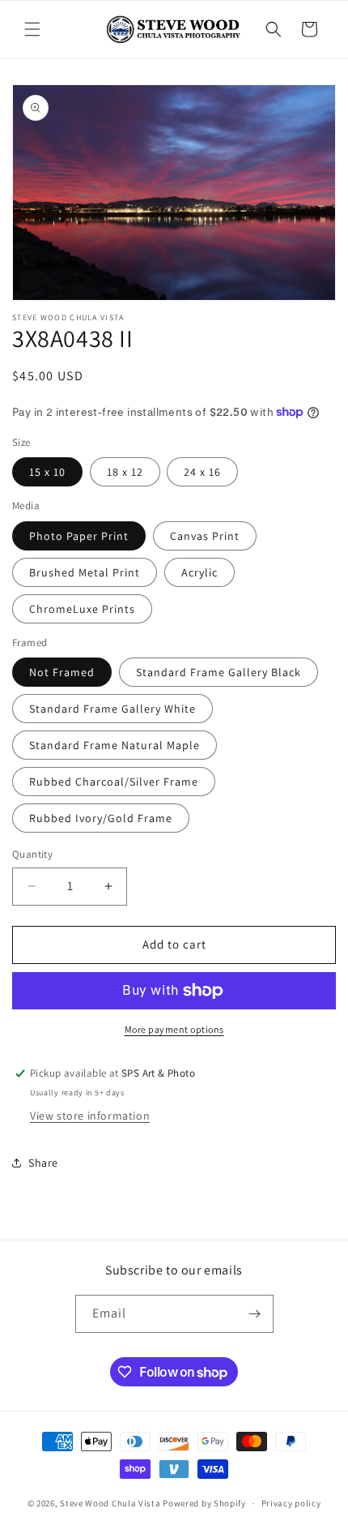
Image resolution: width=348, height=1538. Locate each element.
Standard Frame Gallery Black (218, 672)
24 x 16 (202, 472)
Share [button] (43, 1162)
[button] (32, 29)
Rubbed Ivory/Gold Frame (100, 818)
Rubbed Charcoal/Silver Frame (113, 781)
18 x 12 (125, 472)
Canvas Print (205, 536)
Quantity (32, 854)
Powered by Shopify (204, 1503)
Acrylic (199, 572)
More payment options (174, 1029)
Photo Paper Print (79, 536)
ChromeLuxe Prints (82, 609)
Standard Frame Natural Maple (114, 745)
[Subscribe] (255, 1314)
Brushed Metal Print (84, 572)
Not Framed (62, 672)
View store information (90, 1115)
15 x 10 (47, 472)
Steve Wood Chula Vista (110, 1503)
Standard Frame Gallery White (112, 708)
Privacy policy (291, 1503)
